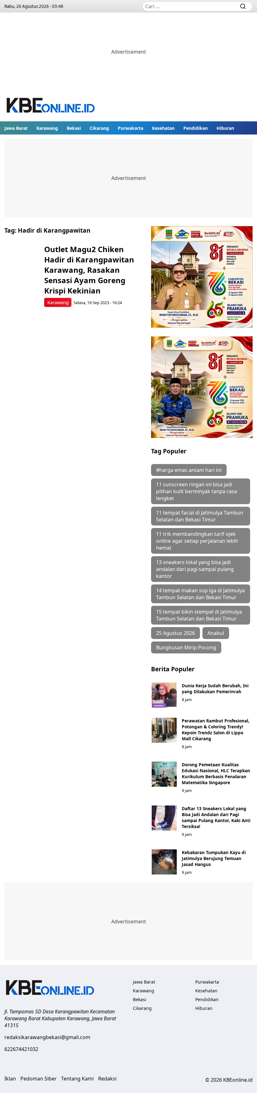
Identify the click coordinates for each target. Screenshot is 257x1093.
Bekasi (74, 128)
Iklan (10, 1078)
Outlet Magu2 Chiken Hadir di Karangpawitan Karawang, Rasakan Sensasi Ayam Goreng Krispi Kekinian (89, 270)
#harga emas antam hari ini (189, 470)
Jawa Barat (16, 128)
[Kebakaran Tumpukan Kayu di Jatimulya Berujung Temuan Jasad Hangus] (164, 861)
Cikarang (99, 128)
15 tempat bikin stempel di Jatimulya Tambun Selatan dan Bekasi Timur (199, 615)
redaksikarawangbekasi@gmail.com (47, 1037)
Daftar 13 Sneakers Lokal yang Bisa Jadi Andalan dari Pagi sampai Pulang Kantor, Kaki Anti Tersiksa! (216, 817)
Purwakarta (130, 128)
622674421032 (21, 1049)
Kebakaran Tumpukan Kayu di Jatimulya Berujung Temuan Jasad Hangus (214, 858)
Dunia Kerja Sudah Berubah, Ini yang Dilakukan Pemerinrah (215, 688)
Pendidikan (195, 128)
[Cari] (243, 6)
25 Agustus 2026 (175, 633)
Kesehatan (163, 128)
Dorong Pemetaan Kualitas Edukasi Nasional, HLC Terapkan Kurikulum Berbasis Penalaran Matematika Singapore (216, 773)
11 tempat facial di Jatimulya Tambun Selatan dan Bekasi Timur (199, 516)
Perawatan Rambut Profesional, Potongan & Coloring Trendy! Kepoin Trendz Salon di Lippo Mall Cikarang (215, 730)
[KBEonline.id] (51, 106)
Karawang (47, 128)
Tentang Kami (77, 1078)
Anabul (215, 633)
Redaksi (107, 1078)
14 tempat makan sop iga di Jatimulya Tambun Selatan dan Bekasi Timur (200, 594)
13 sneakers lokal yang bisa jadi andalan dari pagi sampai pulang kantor (195, 569)
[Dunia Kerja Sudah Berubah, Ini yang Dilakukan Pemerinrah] (164, 695)
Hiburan (225, 128)
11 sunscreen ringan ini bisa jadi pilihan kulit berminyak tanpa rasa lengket (196, 491)
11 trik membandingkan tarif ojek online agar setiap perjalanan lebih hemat (197, 541)
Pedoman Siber (38, 1078)
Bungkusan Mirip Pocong (186, 647)
